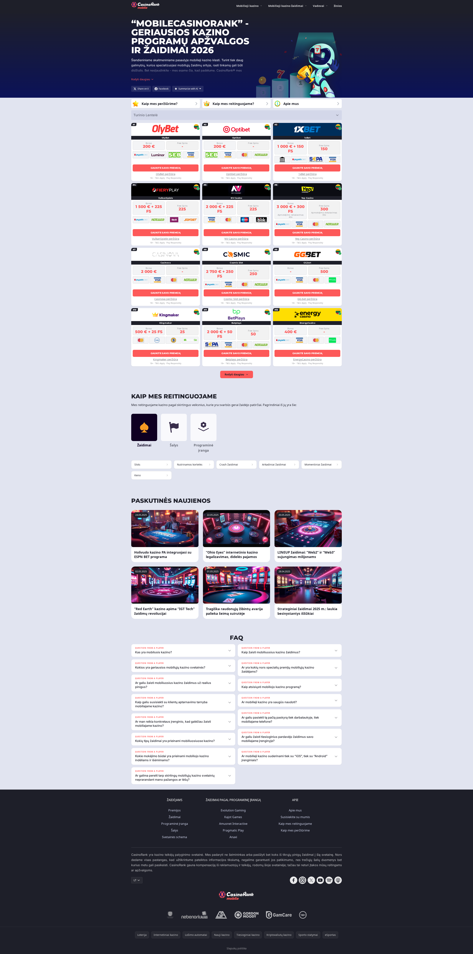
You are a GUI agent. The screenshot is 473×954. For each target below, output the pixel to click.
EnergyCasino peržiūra (307, 359)
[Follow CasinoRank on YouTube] (320, 880)
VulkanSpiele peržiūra (165, 238)
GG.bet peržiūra (307, 299)
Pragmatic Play (233, 830)
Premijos (174, 810)
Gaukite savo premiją (166, 167)
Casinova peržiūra (165, 299)
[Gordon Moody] (246, 915)
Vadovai (318, 6)
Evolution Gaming (233, 810)
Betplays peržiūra (236, 359)
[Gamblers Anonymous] (221, 915)
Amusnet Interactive (233, 824)
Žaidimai (175, 817)
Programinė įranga (174, 824)
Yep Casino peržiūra (307, 238)
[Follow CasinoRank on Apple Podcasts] (338, 880)
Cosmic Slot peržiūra (236, 299)
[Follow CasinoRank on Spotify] (329, 880)
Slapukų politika (237, 948)
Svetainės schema (174, 837)
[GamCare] (279, 915)
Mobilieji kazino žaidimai (285, 6)
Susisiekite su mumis (295, 817)
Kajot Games (233, 817)
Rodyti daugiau (234, 374)
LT (135, 880)
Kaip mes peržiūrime (295, 830)
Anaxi (233, 837)
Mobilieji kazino (247, 6)
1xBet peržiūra (307, 174)
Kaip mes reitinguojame (295, 824)
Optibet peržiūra (236, 174)
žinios (338, 6)
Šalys (174, 830)
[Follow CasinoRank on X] (311, 880)
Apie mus (295, 810)
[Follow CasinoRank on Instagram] (302, 880)
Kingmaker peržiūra (165, 359)
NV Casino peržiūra (236, 238)
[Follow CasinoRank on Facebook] (293, 880)
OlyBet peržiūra (165, 174)
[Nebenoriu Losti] (194, 915)
